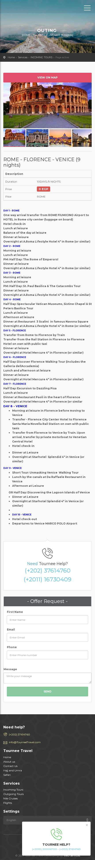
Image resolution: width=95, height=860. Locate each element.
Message (10, 669)
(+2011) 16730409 (47, 579)
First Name (15, 612)
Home (11, 57)
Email (11, 629)
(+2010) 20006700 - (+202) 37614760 (56, 849)
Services (22, 57)
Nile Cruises (10, 798)
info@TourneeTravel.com (25, 742)
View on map (47, 77)
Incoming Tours (13, 789)
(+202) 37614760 (47, 570)
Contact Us (10, 766)
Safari (7, 774)
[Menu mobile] (87, 9)
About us (9, 761)
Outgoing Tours (13, 794)
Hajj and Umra (12, 770)
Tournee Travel (23, 7)
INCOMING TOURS (41, 57)
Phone (12, 647)
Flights (7, 802)
